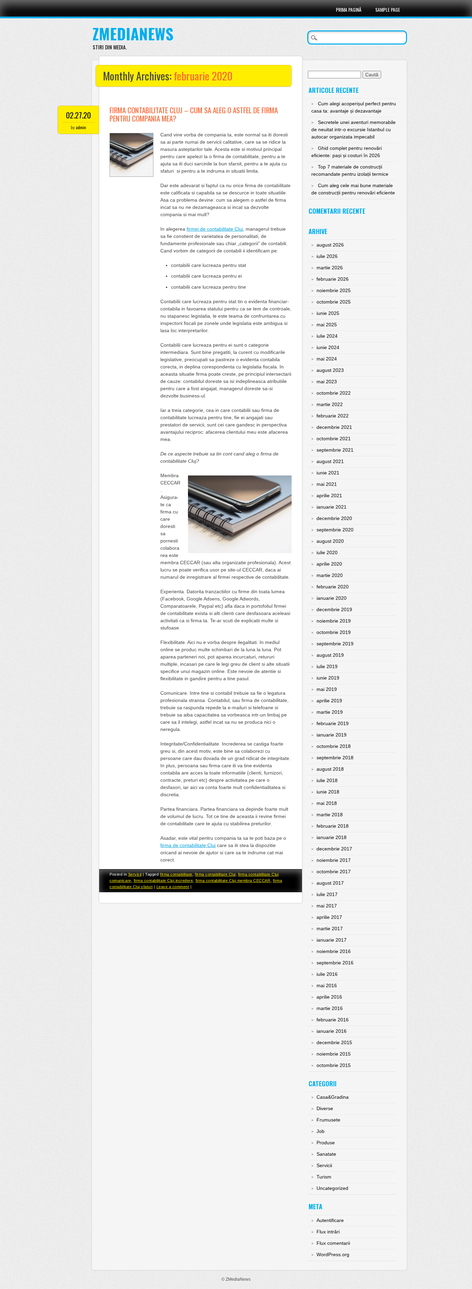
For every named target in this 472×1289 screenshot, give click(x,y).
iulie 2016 (327, 974)
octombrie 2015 (334, 1065)
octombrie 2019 (334, 632)
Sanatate (326, 1154)
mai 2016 (327, 985)
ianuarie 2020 (332, 598)
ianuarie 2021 (332, 507)
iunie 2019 (328, 678)
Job (320, 1131)
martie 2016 (330, 1008)
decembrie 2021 (334, 427)
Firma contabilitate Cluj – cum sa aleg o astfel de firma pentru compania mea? (194, 114)
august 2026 (330, 245)
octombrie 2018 (334, 746)
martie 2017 (330, 928)
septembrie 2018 (335, 757)
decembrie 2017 (334, 849)
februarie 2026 (333, 279)
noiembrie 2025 (334, 290)
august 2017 (330, 883)
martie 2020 (330, 575)
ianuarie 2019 (332, 735)
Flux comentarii (333, 1243)
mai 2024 (327, 359)
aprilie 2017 (329, 917)
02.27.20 (78, 115)
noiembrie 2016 (334, 951)
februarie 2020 (333, 586)
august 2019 (330, 655)
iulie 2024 (327, 336)
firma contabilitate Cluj (215, 874)
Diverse (325, 1108)
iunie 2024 (328, 347)
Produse (326, 1142)
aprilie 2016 (329, 997)
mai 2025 (327, 324)
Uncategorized (332, 1188)
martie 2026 (330, 267)
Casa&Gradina (333, 1097)
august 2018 (330, 769)
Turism (324, 1177)
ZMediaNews (133, 33)
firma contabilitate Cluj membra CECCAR (233, 880)
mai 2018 (327, 803)
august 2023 (330, 370)
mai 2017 (327, 905)
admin (81, 127)
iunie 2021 (328, 472)
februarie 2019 (333, 723)
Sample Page (387, 9)
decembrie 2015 (334, 1042)
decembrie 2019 (334, 609)
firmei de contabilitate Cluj (215, 229)
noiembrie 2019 (334, 621)
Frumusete (328, 1120)
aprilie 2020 (329, 564)
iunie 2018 (328, 792)
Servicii (135, 874)
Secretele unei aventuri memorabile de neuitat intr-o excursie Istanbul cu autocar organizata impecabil (353, 129)
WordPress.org (333, 1254)
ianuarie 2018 (332, 837)
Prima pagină (348, 9)
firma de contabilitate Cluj (188, 845)
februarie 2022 (333, 416)
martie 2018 (330, 814)
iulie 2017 (327, 894)
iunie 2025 (328, 313)
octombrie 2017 (334, 871)
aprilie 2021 (329, 495)
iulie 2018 (327, 780)
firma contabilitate (176, 874)
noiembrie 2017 (334, 860)
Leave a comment (173, 887)
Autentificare (330, 1220)
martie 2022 (330, 404)
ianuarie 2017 (332, 940)
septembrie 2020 (335, 529)
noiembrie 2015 (334, 1054)
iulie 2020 (327, 552)
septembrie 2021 (335, 450)
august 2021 (330, 461)
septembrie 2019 (335, 643)
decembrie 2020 (334, 518)
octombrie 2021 (334, 438)
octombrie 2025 (334, 302)
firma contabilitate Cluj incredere (163, 880)
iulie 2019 (327, 666)
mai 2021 (327, 484)
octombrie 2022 (334, 393)
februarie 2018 (333, 826)
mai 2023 (327, 381)
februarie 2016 (333, 1019)
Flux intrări (328, 1231)
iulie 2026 (327, 256)
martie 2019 (330, 712)
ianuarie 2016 (332, 1031)
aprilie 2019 (329, 700)
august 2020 (330, 541)
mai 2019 (327, 689)
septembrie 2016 (335, 962)
